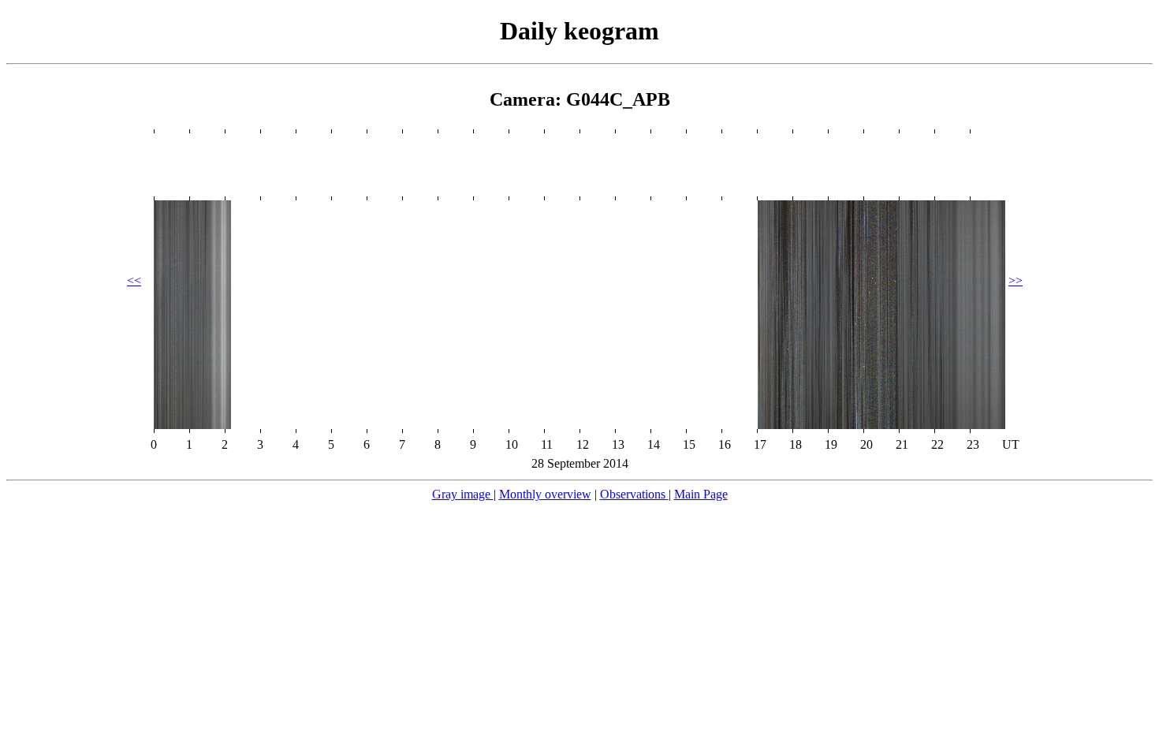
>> (1015, 280)
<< (134, 280)
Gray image (463, 494)
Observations (634, 494)
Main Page (701, 494)
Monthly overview (545, 494)
